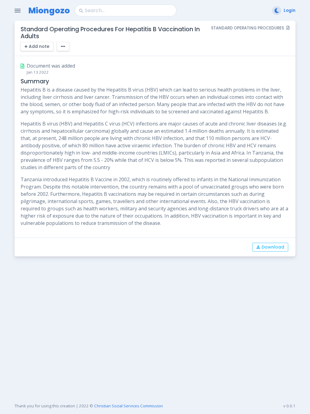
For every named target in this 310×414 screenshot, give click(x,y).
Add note (39, 46)
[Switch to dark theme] (276, 10)
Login (289, 10)
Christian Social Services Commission (128, 406)
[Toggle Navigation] (18, 11)
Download (273, 247)
